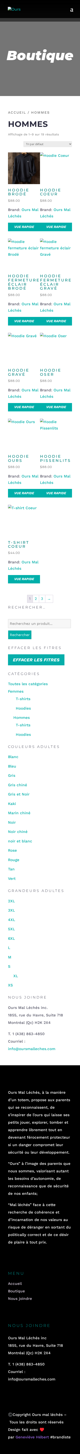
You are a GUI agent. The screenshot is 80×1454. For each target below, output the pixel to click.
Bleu (12, 766)
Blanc (13, 757)
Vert (12, 878)
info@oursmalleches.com (31, 1049)
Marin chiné (19, 813)
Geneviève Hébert (33, 1437)
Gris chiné (17, 785)
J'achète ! (40, 1393)
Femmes (16, 691)
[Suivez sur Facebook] (9, 1257)
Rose (12, 850)
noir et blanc (20, 841)
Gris (11, 775)
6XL (11, 938)
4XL (11, 920)
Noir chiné (18, 831)
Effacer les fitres (36, 659)
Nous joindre (20, 1298)
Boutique (16, 1291)
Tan (11, 869)
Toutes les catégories (28, 684)
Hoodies (23, 708)
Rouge (13, 860)
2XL (11, 901)
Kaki (12, 803)
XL (15, 976)
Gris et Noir (19, 794)
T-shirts (23, 699)
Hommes (21, 717)
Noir (12, 822)
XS (10, 985)
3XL (11, 910)
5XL (11, 929)
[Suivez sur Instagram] (22, 1257)
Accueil (17, 112)
